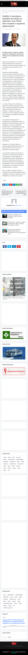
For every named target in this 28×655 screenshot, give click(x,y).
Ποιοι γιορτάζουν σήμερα (7, 603)
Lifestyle (4, 457)
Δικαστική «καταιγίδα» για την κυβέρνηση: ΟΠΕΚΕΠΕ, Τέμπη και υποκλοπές (15, 216)
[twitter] (9, 246)
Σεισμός (20, 603)
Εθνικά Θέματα (12, 461)
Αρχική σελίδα (4, 10)
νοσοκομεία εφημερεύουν (8, 607)
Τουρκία (4, 470)
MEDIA (9, 457)
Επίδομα (22, 461)
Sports (13, 457)
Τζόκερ (19, 468)
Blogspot (13, 651)
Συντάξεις (14, 468)
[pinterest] (19, 246)
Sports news (18, 457)
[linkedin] (14, 246)
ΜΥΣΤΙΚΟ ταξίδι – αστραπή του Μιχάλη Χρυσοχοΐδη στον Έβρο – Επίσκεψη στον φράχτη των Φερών (16, 224)
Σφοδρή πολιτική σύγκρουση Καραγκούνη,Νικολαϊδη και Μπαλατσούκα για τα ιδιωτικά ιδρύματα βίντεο (17, 232)
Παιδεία (4, 468)
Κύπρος (9, 601)
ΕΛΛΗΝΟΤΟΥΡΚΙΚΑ (11, 459)
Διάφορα (4, 459)
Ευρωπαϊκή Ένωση (13, 463)
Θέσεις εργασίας (20, 463)
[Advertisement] (12, 261)
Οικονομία (14, 601)
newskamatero (6, 28)
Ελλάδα (18, 461)
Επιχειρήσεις (5, 463)
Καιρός (19, 599)
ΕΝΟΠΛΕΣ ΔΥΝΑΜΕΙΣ (19, 459)
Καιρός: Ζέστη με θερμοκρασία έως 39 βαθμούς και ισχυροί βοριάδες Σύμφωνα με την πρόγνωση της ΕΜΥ (14, 621)
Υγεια (9, 470)
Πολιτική (9, 10)
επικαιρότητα (14, 652)
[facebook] (5, 246)
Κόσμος (4, 601)
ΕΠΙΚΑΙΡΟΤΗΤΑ (5, 461)
